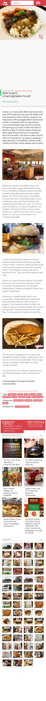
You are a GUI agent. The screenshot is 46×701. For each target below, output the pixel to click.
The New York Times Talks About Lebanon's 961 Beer (12, 462)
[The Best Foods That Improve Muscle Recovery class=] (34, 448)
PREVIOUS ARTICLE (9, 423)
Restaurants (18, 400)
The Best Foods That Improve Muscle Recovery (33, 462)
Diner (20, 394)
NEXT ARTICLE (34, 422)
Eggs (39, 394)
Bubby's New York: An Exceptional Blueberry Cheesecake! (33, 492)
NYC (28, 397)
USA (23, 90)
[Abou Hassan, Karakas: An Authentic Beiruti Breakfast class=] (12, 476)
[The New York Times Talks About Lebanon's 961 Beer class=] (12, 448)
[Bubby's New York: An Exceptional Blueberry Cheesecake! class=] (34, 476)
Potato (21, 397)
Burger (32, 394)
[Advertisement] (23, 64)
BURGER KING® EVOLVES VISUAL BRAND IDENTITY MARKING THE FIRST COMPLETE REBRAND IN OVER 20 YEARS (33, 526)
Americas (29, 90)
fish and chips (37, 397)
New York (18, 90)
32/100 (14, 101)
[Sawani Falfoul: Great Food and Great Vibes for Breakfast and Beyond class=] (12, 507)
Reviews (28, 400)
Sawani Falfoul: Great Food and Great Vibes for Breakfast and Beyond (12, 522)
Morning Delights (22, 407)
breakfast (6, 397)
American (12, 394)
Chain (15, 397)
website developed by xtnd (23, 674)
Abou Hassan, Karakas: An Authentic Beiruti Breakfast (11, 492)
